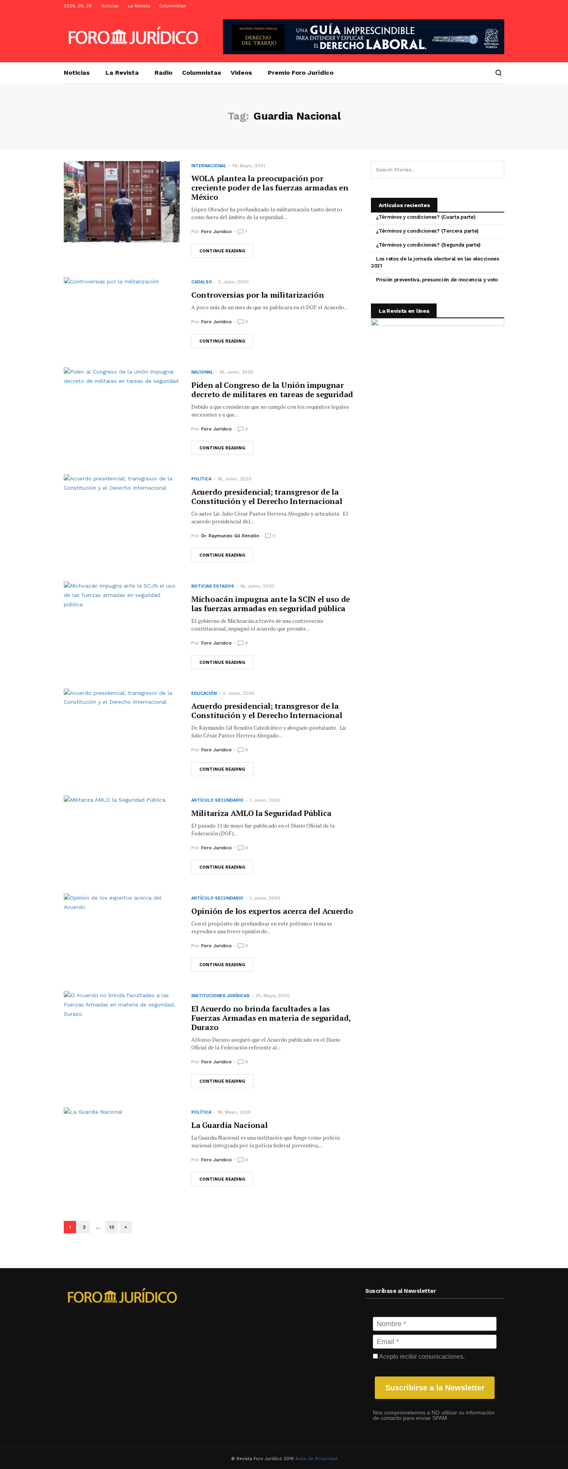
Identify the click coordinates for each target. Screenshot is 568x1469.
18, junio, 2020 (234, 479)
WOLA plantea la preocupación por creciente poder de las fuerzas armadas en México (270, 187)
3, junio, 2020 (239, 693)
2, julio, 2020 (233, 282)
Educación (204, 693)
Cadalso (201, 282)
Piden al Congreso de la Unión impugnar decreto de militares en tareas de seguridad (272, 389)
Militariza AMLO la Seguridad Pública (261, 813)
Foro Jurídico (216, 321)
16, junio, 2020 (257, 586)
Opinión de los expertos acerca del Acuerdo (272, 911)
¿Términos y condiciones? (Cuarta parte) (425, 217)
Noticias (110, 6)
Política (201, 479)
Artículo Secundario (217, 800)
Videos (241, 72)
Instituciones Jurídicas (220, 995)
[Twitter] (498, 6)
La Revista (139, 6)
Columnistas (172, 6)
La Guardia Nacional (229, 1125)
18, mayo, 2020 (234, 1112)
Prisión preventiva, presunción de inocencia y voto (437, 280)
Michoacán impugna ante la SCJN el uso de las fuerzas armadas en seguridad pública (270, 604)
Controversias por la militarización (257, 295)
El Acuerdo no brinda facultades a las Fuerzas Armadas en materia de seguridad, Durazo (270, 1017)
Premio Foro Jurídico (300, 72)
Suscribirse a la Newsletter (435, 1387)
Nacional (202, 372)
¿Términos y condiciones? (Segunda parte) (428, 245)
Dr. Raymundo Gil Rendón (230, 535)
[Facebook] (475, 6)
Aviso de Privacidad (316, 1458)
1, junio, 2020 (265, 800)
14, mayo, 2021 (248, 165)
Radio (163, 72)
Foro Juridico (216, 231)
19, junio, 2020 (236, 372)
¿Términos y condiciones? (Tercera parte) (427, 231)
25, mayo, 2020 (272, 995)
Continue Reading (222, 251)
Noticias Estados (212, 586)
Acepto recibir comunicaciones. (421, 1356)
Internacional (208, 165)
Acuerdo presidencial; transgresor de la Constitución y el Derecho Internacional (266, 496)
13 (111, 1227)
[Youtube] (487, 6)
